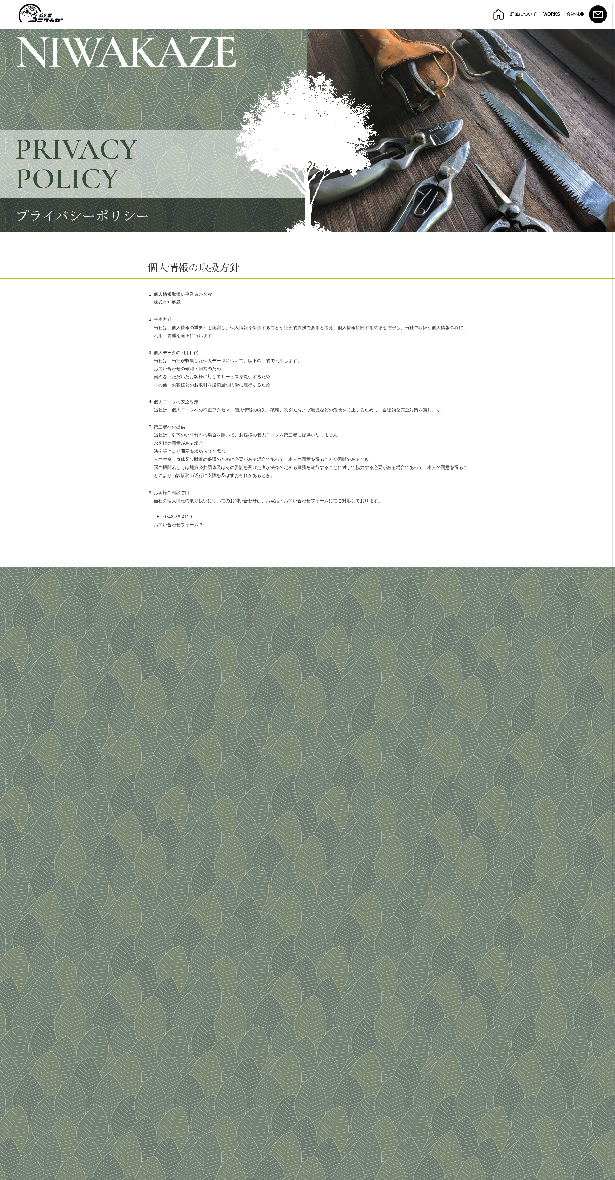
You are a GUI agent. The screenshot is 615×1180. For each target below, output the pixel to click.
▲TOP (596, 1173)
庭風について (523, 14)
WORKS (551, 14)
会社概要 (575, 14)
